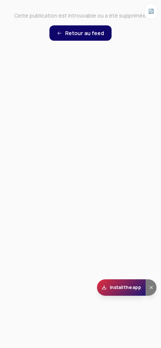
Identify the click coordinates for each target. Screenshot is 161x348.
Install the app (125, 287)
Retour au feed (84, 33)
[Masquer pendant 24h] (151, 287)
